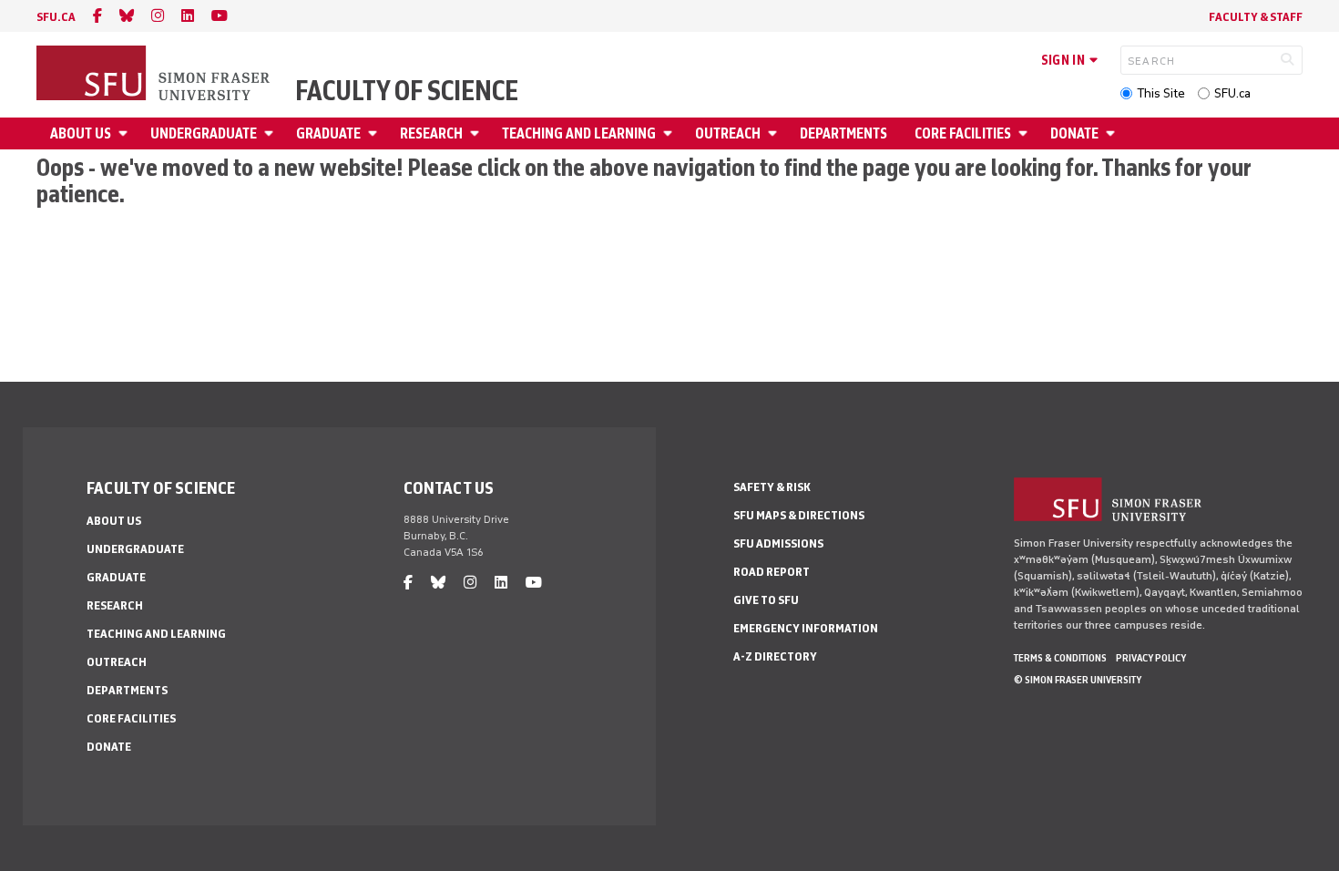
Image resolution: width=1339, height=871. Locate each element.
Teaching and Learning (579, 133)
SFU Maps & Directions (798, 515)
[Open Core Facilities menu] (1026, 133)
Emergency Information (805, 628)
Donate (1074, 133)
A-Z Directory (775, 656)
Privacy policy (1151, 657)
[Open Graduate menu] (375, 133)
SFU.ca (1232, 93)
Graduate (328, 133)
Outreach (728, 133)
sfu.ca (56, 17)
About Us (80, 133)
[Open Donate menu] (1113, 133)
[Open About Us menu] (126, 133)
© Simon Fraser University (1077, 679)
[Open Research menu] (477, 133)
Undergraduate (203, 133)
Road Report (771, 571)
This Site (1161, 93)
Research (431, 133)
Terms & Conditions (1060, 657)
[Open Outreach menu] (775, 133)
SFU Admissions (778, 543)
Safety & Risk (772, 487)
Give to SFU (766, 600)
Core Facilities (963, 133)
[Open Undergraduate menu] (271, 133)
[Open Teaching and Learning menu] (670, 133)
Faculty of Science (406, 91)
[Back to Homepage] (154, 75)
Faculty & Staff (1256, 17)
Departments (843, 133)
